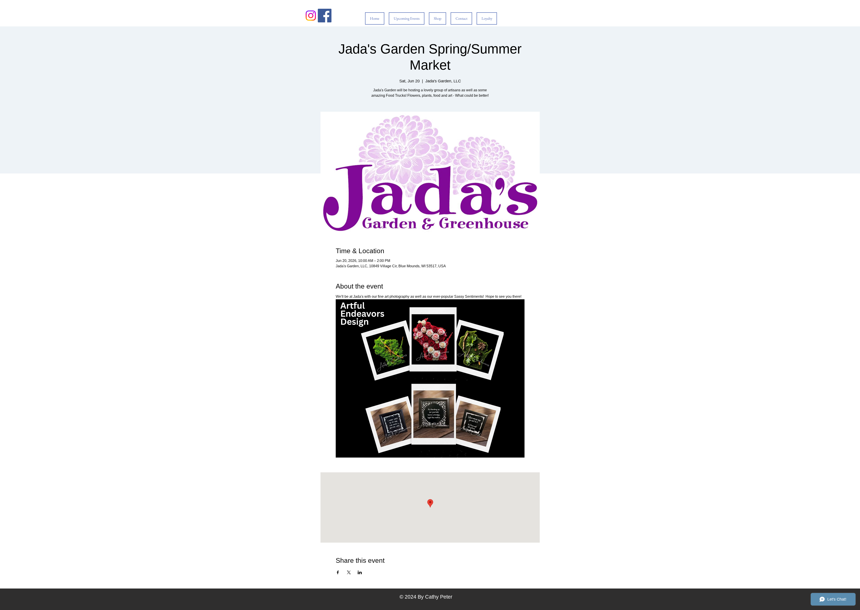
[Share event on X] (349, 572)
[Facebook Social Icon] (324, 15)
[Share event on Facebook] (338, 572)
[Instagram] (311, 15)
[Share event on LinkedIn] (360, 572)
